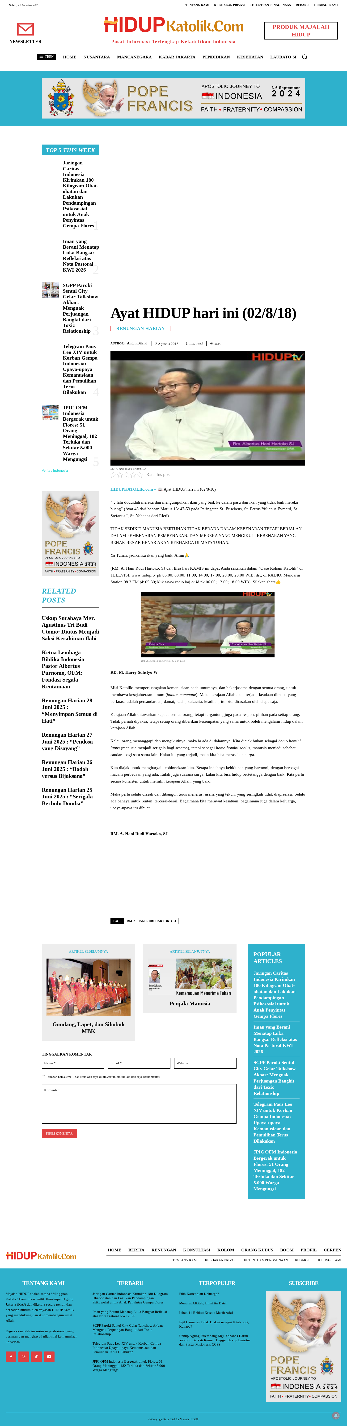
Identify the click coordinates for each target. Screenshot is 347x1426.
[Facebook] (268, 342)
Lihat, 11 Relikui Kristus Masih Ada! (206, 1313)
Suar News (257, 1202)
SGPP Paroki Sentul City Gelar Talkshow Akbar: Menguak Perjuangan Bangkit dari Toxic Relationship (80, 308)
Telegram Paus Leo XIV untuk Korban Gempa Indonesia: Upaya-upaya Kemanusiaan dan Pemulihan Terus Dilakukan (80, 369)
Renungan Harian (140, 328)
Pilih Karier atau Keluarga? (199, 1294)
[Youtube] (49, 1356)
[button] (304, 56)
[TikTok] (36, 1356)
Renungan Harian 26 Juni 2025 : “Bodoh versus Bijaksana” (67, 769)
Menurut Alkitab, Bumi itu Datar (203, 1303)
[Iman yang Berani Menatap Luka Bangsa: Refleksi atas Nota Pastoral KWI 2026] (50, 246)
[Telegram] (300, 342)
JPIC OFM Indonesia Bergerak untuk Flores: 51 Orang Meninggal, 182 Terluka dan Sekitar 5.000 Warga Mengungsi (80, 433)
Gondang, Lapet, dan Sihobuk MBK (88, 1027)
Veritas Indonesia (55, 470)
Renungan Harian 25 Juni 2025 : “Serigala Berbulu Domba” (67, 797)
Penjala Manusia (189, 1003)
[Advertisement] (207, 178)
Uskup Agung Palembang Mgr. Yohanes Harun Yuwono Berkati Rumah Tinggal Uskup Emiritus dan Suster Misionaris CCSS (214, 1340)
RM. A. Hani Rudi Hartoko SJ (151, 921)
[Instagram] (23, 1356)
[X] (279, 342)
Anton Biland (137, 343)
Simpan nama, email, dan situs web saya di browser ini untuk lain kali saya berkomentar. (104, 1076)
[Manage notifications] (336, 1415)
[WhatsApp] (289, 342)
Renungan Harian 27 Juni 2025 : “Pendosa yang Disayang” (67, 742)
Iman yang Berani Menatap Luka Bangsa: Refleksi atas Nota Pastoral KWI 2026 (81, 255)
